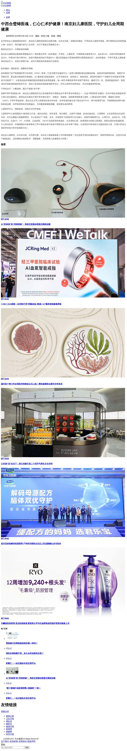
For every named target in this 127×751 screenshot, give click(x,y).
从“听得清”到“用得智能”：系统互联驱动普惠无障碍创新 (26, 224)
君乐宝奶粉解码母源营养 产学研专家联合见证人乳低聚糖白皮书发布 (31, 544)
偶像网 (9, 732)
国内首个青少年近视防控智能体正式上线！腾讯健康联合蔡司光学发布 (32, 384)
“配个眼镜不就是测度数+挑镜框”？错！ (23, 688)
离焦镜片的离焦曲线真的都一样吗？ (22, 643)
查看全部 (5, 711)
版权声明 (31, 741)
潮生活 (9, 721)
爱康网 (9, 729)
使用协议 (23, 741)
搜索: (3, 745)
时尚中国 (10, 734)
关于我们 (5, 741)
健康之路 (10, 716)
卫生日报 (10, 719)
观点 (8, 10)
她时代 (9, 724)
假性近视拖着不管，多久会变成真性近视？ (25, 653)
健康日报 (10, 726)
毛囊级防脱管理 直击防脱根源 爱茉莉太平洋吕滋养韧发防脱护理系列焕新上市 (35, 623)
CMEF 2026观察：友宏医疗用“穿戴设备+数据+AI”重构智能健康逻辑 (31, 304)
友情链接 (14, 741)
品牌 (8, 13)
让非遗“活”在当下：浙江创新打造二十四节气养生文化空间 (27, 464)
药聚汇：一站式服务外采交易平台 (21, 663)
